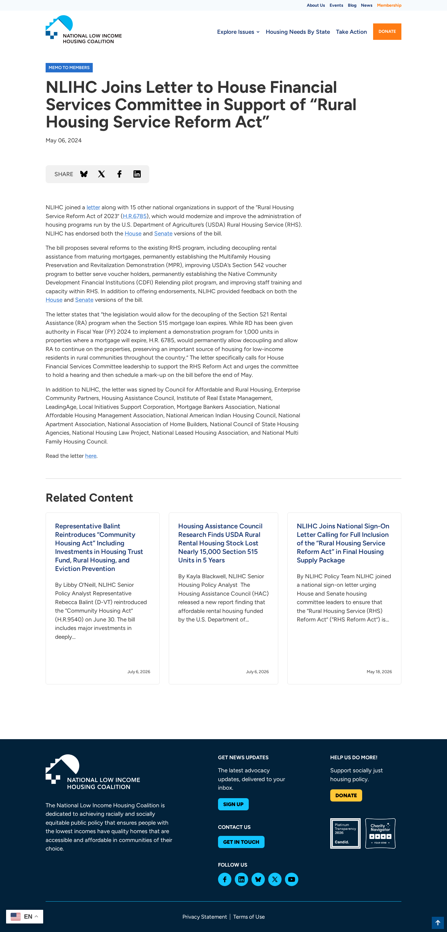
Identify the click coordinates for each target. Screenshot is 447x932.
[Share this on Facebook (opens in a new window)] (119, 174)
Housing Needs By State (298, 31)
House (133, 233)
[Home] (84, 29)
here (90, 455)
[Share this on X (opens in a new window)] (101, 174)
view (103, 599)
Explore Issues (235, 31)
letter (93, 207)
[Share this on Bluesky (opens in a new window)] (84, 174)
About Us (316, 5)
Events (336, 5)
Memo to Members (69, 67)
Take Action (351, 31)
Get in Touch (241, 842)
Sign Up (233, 804)
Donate (387, 31)
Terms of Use (249, 917)
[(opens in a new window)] (224, 879)
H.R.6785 (135, 216)
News (366, 5)
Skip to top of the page (438, 923)
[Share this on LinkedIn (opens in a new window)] (137, 174)
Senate (163, 233)
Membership (389, 5)
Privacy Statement (204, 917)
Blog (352, 5)
